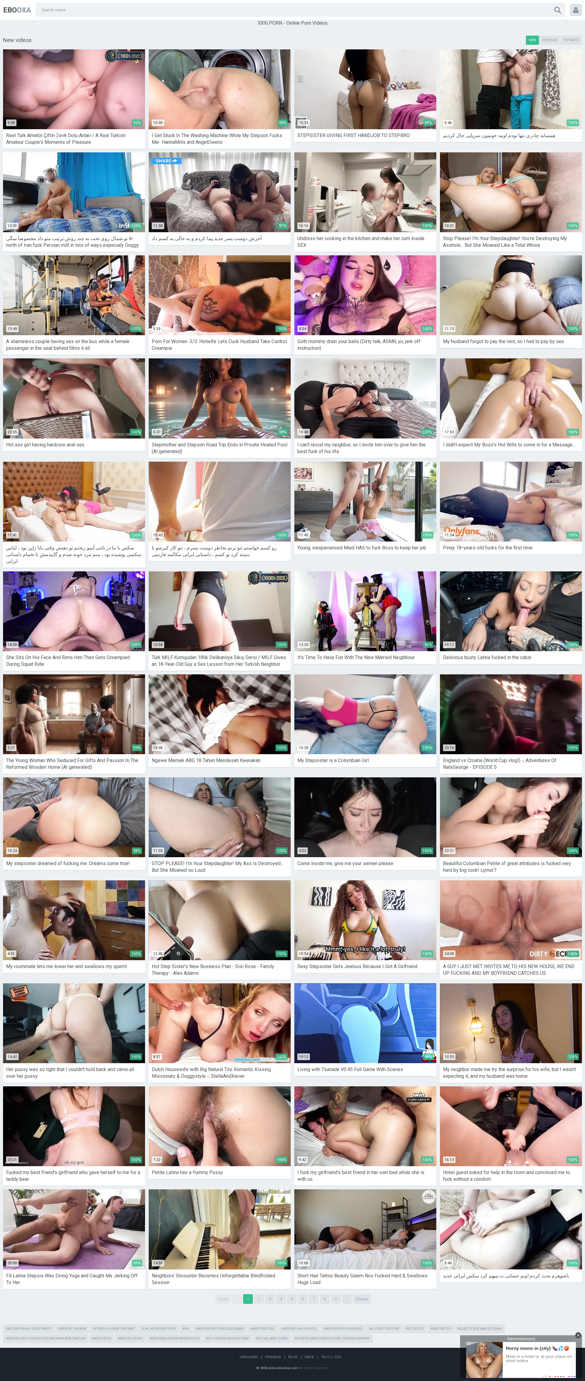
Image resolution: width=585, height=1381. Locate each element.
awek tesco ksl (262, 1328)
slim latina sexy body (158, 1328)
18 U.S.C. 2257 (331, 1357)
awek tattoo (441, 1328)
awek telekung (130, 1338)
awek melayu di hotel (299, 1328)
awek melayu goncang (343, 1328)
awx (186, 1328)
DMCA (309, 1357)
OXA (17, 10)
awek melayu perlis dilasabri (220, 1328)
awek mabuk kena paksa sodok (174, 1338)
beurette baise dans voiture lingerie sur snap (332, 1338)
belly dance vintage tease (227, 1338)
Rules (292, 1357)
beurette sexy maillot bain (480, 1328)
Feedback (273, 1357)
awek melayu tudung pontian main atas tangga (45, 1338)
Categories (248, 1357)
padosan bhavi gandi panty (28, 1328)
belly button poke (384, 1328)
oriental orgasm (72, 1328)
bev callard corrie (272, 1338)
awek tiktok (101, 1338)
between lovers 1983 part (114, 1328)
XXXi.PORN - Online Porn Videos (293, 23)
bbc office (415, 1328)
